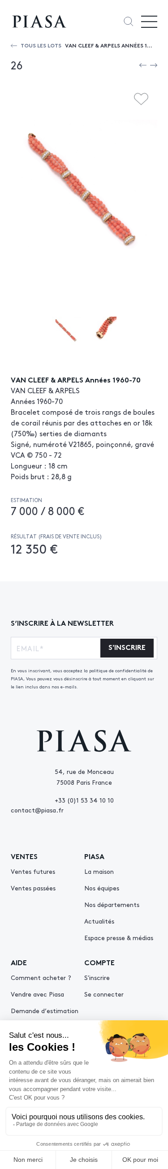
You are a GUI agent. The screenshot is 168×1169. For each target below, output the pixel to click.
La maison (99, 871)
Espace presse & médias (118, 937)
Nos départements (111, 904)
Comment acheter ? (41, 977)
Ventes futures (33, 871)
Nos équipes (101, 887)
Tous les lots (41, 45)
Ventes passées (33, 887)
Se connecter (104, 993)
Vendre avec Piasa (37, 993)
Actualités (99, 920)
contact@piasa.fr (37, 809)
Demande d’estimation (44, 1010)
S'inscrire (97, 977)
